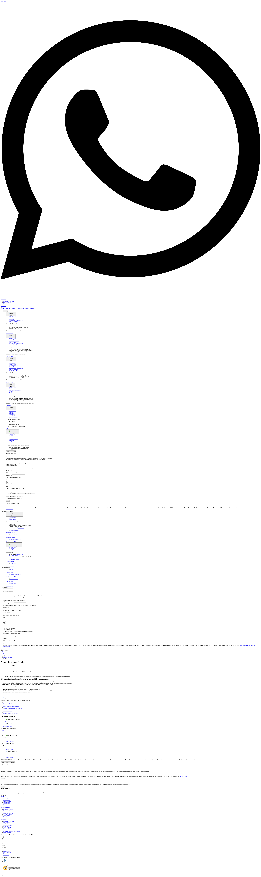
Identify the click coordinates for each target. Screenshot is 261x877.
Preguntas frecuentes (13, 321)
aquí (132, 759)
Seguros (2, 796)
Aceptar (2, 762)
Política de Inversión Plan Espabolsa (11, 706)
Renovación (11, 548)
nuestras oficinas (19, 554)
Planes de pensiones (13, 388)
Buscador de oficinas (7, 810)
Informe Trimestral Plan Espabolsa (10, 713)
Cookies (5, 853)
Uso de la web (6, 855)
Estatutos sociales (7, 832)
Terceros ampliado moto (14, 341)
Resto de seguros (12, 519)
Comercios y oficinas (13, 436)
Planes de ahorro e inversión (15, 390)
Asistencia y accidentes (8, 809)
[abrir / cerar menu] (1, 307)
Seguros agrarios (12, 442)
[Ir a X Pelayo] (3, 837)
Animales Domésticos (13, 439)
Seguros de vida (12, 387)
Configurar (13, 762)
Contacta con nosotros (8, 816)
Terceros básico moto (13, 339)
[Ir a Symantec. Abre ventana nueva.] (12, 875)
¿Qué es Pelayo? (6, 823)
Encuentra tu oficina (7, 726)
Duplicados (11, 549)
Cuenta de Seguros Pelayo (9, 813)
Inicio (4, 653)
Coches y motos (12, 517)
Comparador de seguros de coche (16, 320)
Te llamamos (8, 405)
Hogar (10, 518)
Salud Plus (11, 412)
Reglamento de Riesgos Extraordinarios (11, 831)
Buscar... (2, 650)
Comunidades (12, 437)
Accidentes (11, 435)
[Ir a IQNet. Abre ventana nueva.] (4, 861)
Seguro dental (12, 415)
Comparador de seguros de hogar (16, 368)
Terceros (10, 317)
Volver (2, 651)
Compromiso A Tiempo (14, 370)
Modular (10, 392)
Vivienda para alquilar (13, 365)
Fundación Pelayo (7, 302)
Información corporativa (8, 301)
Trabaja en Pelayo (7, 827)
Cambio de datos (12, 547)
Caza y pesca (11, 440)
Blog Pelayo (6, 303)
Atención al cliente (7, 851)
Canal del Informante (7, 814)
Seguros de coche (12, 316)
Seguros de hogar (12, 361)
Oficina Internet (6, 815)
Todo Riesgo (11, 319)
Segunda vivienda (12, 364)
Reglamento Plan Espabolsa (9, 703)
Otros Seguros (12, 434)
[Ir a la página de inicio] (18, 308)
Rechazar (7, 762)
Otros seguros (6, 804)
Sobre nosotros (4, 819)
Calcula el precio (9, 333)
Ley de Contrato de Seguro (9, 828)
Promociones (6, 826)
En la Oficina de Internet (14, 555)
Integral (10, 393)
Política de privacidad (8, 852)
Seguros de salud (12, 411)
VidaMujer (11, 391)
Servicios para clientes (5, 807)
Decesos (10, 441)
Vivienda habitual (12, 363)
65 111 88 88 (21, 528)
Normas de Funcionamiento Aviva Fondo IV (12, 708)
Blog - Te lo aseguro (7, 825)
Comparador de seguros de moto (16, 343)
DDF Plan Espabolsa (7, 711)
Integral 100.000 (12, 414)
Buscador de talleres (7, 812)
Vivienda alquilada (13, 366)
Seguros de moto (12, 338)
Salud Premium (12, 413)
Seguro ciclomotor (13, 342)
